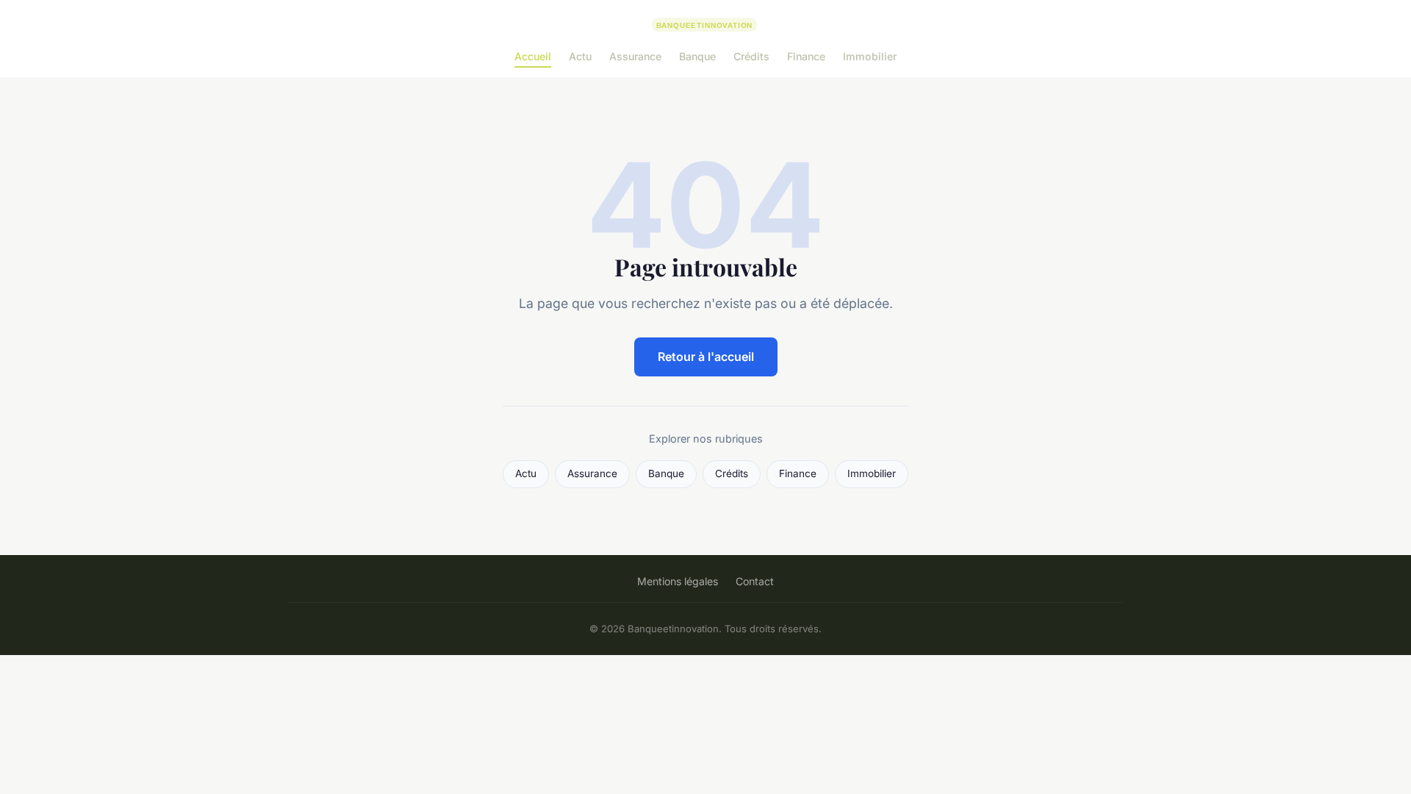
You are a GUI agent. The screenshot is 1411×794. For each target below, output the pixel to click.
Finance (806, 56)
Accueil (532, 56)
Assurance (635, 56)
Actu (580, 56)
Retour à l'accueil (706, 356)
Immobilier (870, 56)
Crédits (751, 56)
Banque (697, 56)
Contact (755, 581)
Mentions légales (677, 581)
